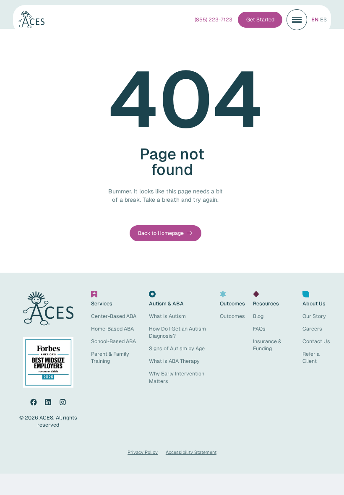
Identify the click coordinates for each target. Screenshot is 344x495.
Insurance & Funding (267, 345)
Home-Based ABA (112, 328)
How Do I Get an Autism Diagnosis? (177, 332)
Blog (258, 316)
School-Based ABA (113, 341)
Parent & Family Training (110, 357)
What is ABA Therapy (174, 361)
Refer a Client (311, 357)
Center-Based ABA (113, 316)
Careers (312, 328)
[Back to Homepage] (165, 233)
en (314, 19)
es (323, 19)
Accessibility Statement (191, 452)
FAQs (259, 328)
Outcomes (232, 316)
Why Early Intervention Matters (176, 377)
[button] (297, 19)
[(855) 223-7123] (213, 20)
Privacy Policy (143, 452)
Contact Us (316, 341)
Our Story (314, 316)
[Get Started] (260, 19)
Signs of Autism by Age (177, 348)
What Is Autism (167, 316)
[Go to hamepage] (34, 19)
